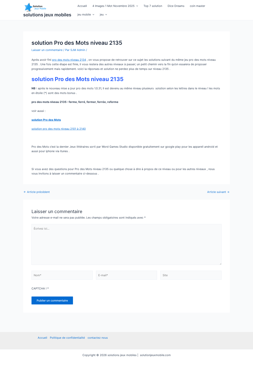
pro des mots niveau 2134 (69, 59)
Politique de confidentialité (67, 337)
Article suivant (218, 192)
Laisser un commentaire (46, 50)
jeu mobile (84, 14)
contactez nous (98, 337)
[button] (136, 6)
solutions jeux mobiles (47, 14)
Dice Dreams (176, 6)
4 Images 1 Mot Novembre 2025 (113, 6)
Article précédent (37, 192)
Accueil (82, 6)
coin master (197, 6)
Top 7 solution (153, 6)
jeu (102, 14)
